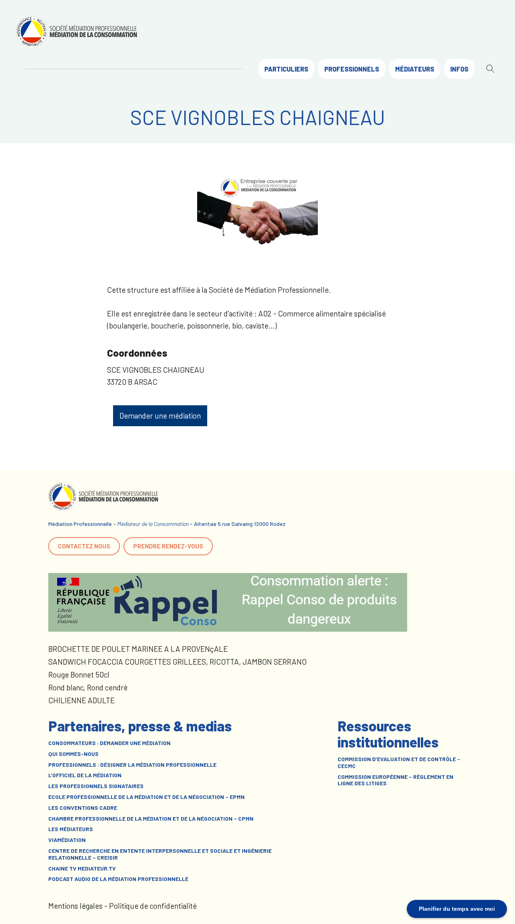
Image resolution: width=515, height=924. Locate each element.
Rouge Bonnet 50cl (78, 674)
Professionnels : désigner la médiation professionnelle (132, 765)
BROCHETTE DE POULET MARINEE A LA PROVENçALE (138, 648)
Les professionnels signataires (96, 786)
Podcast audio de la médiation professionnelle (118, 879)
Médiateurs (414, 69)
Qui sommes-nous (73, 754)
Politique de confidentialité (153, 905)
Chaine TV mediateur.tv (82, 868)
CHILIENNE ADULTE (81, 700)
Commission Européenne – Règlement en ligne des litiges (395, 780)
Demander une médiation (160, 415)
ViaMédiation (67, 840)
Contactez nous (84, 546)
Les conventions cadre (82, 808)
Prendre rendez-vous (168, 546)
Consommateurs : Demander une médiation (109, 743)
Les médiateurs (70, 829)
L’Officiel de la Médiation (85, 775)
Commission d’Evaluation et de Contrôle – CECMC (399, 762)
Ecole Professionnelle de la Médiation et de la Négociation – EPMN (146, 797)
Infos (459, 69)
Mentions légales (75, 905)
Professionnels (351, 69)
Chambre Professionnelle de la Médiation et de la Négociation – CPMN (150, 818)
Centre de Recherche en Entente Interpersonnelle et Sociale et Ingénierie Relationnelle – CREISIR (160, 854)
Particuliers (286, 69)
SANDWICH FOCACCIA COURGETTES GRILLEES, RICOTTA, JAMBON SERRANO (177, 661)
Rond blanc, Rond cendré (88, 687)
